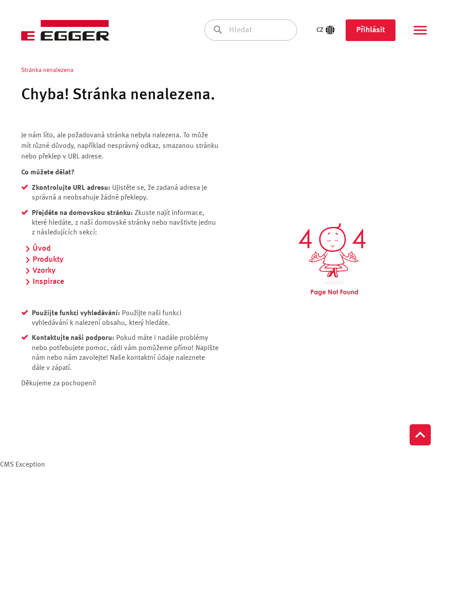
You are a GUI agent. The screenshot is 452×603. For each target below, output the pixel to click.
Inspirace (48, 282)
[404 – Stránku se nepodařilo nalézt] (332, 259)
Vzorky (44, 271)
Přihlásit (370, 30)
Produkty (48, 260)
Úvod (42, 249)
